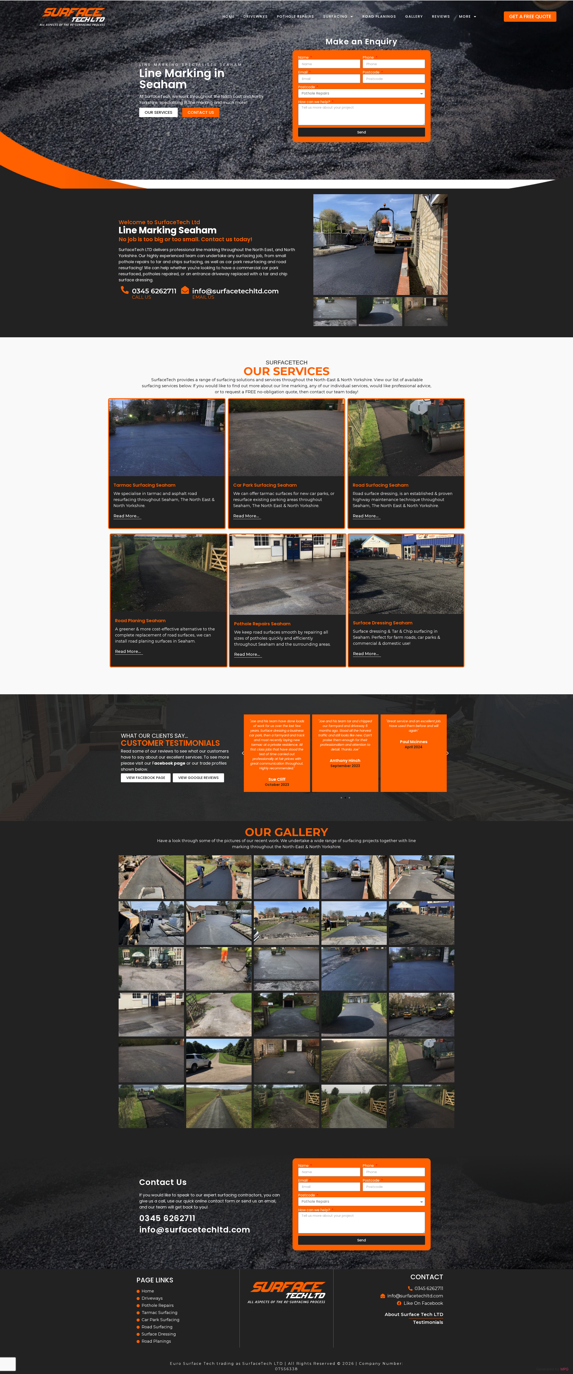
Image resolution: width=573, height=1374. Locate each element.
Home (228, 16)
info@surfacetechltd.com (235, 291)
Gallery (414, 16)
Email (303, 72)
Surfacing (335, 16)
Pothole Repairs (295, 16)
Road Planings (379, 16)
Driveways (256, 16)
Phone (369, 57)
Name (304, 57)
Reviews (441, 16)
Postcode (371, 72)
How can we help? (314, 102)
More (465, 16)
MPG (564, 1369)
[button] (341, 797)
